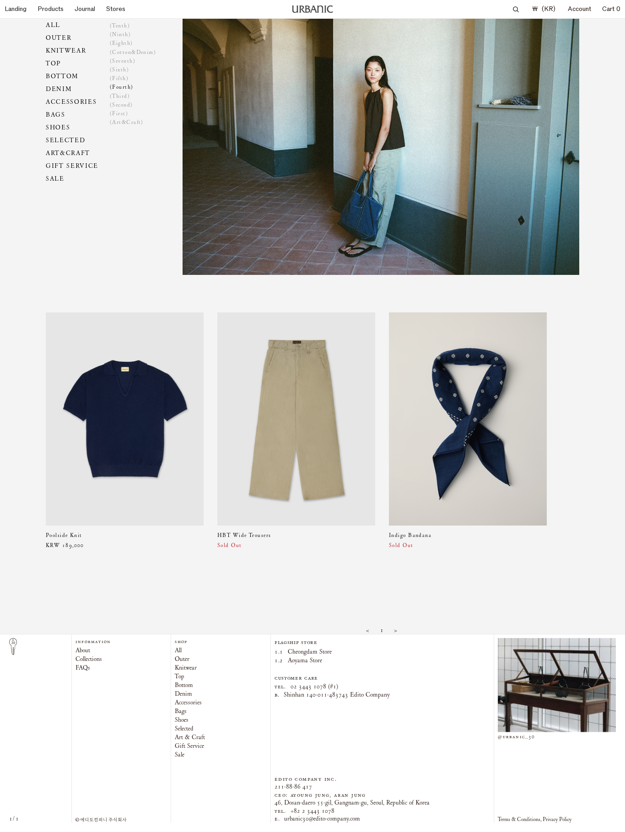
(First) (119, 113)
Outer (58, 37)
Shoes (58, 127)
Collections (88, 659)
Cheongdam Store (303, 651)
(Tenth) (120, 25)
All (53, 25)
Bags (55, 114)
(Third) (120, 96)
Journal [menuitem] (85, 9)
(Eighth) (121, 43)
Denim (59, 89)
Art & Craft (190, 737)
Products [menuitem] (51, 9)
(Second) (121, 104)
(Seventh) (122, 60)
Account (579, 9)
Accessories (71, 101)
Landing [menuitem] (16, 9)
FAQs (82, 668)
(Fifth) (119, 78)
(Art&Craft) (127, 122)
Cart (611, 9)
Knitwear (66, 50)
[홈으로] (312, 9)
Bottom (62, 76)
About (82, 650)
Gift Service (72, 165)
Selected (65, 140)
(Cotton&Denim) (133, 52)
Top (53, 63)
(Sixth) (119, 69)
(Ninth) (120, 34)
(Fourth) (122, 87)
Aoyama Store (298, 660)
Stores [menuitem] (115, 9)
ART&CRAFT (68, 153)
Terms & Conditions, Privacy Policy (534, 819)
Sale (55, 178)
